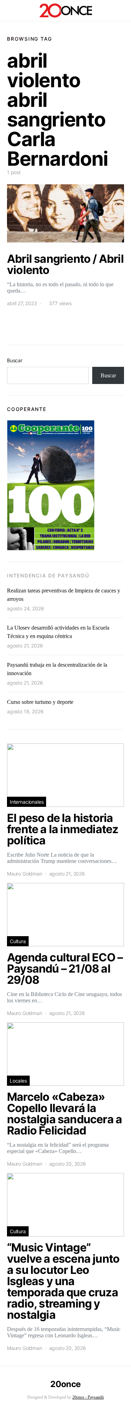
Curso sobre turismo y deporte (40, 702)
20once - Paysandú (88, 1397)
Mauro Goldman (24, 874)
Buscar (14, 360)
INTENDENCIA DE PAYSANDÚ (48, 575)
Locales (18, 1081)
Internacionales (26, 802)
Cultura (18, 941)
